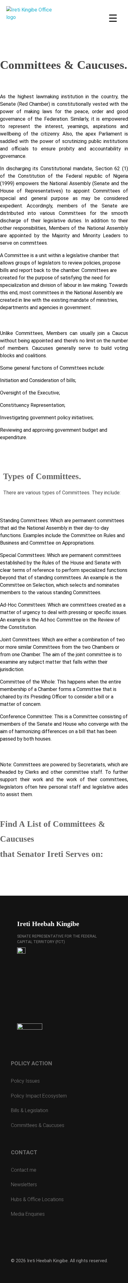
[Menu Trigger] (112, 17)
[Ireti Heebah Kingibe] (29, 29)
